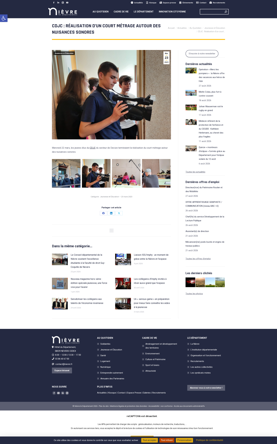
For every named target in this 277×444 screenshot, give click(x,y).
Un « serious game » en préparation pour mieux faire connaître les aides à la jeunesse (152, 303)
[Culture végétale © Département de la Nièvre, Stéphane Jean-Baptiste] (200, 282)
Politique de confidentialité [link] (209, 440)
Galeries (147, 392)
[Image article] (60, 259)
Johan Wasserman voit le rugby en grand (211, 108)
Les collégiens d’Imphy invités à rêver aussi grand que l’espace (150, 281)
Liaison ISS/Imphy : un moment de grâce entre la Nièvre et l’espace (151, 256)
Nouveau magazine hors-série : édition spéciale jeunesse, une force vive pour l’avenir (89, 283)
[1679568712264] (96, 173)
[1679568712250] (126, 173)
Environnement (152, 353)
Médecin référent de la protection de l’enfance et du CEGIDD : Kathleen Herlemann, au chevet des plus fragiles (211, 129)
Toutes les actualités (195, 172)
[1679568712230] (156, 173)
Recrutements (219, 3)
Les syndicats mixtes (201, 372)
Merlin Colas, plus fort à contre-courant (210, 94)
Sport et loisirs (152, 365)
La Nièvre (195, 344)
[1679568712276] (66, 173)
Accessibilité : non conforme (160, 406)
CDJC (93, 147)
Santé (103, 355)
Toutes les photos (194, 293)
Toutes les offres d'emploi (198, 258)
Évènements (188, 3)
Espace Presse (134, 392)
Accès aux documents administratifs (189, 406)
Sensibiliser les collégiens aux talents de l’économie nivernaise (87, 301)
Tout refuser (167, 440)
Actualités (138, 3)
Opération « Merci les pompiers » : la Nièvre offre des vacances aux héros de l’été (212, 75)
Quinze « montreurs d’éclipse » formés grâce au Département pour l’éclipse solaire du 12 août (212, 153)
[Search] (226, 11)
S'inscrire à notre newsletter (202, 53)
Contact (203, 3)
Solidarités (105, 344)
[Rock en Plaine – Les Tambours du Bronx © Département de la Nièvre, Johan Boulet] (190, 282)
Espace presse (169, 3)
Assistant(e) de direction (197, 231)
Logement (105, 361)
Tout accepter (149, 440)
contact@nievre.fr (63, 364)
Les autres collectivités (202, 367)
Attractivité (150, 371)
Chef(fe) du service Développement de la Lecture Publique (205, 218)
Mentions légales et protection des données (128, 406)
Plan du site (103, 406)
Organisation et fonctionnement (206, 355)
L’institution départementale (204, 349)
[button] (4, 18)
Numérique (105, 367)
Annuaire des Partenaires (112, 378)
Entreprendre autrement (111, 372)
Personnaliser (184, 440)
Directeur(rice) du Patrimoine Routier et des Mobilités (204, 189)
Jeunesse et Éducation (64, 53)
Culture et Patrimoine (155, 359)
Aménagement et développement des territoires (161, 346)
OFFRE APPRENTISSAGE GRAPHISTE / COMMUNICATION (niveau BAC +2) (204, 204)
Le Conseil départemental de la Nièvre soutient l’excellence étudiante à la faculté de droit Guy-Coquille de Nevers (88, 260)
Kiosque (152, 3)
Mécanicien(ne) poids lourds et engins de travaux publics (205, 244)
